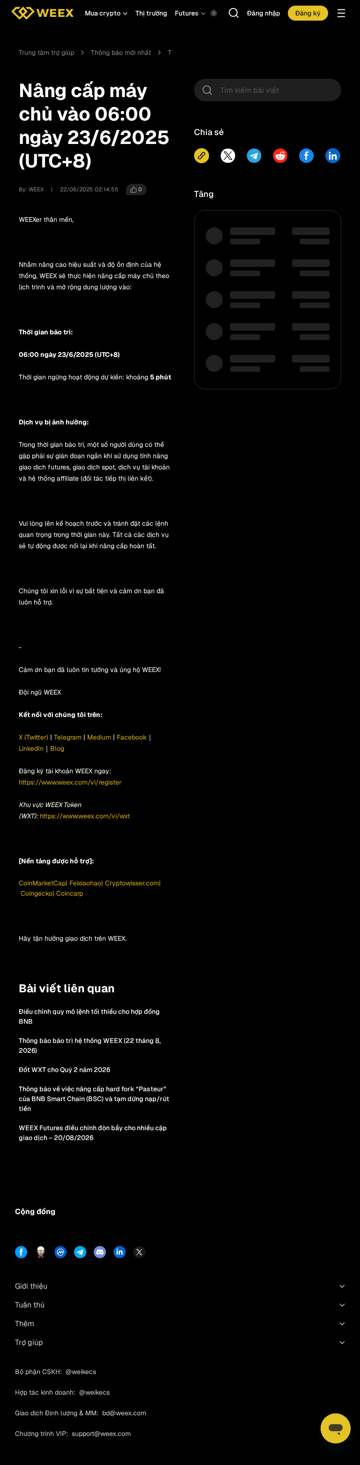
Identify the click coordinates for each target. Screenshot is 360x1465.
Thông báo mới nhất (121, 52)
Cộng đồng (35, 1211)
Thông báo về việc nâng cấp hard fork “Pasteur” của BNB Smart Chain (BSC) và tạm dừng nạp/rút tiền (94, 1099)
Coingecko (36, 893)
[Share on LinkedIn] (332, 155)
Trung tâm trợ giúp (46, 52)
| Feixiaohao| (85, 883)
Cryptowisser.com (132, 883)
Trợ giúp (29, 1342)
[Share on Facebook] (306, 155)
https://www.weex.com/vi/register (70, 782)
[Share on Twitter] (227, 155)
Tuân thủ (30, 1305)
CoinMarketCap (42, 883)
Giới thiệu (31, 1286)
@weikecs (81, 1371)
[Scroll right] (206, 13)
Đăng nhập (263, 13)
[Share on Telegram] (254, 155)
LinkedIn (31, 748)
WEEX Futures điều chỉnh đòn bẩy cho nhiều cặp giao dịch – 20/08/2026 (93, 1133)
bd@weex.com (124, 1413)
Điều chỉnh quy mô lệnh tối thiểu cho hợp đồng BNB (89, 1016)
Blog (57, 748)
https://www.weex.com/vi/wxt (85, 816)
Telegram (67, 737)
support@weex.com (101, 1433)
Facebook (131, 737)
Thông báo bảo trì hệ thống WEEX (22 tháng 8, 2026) (90, 1045)
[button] (106, 13)
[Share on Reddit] (280, 155)
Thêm (24, 1324)
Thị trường (151, 13)
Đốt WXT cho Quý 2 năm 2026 (64, 1069)
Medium (99, 737)
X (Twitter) (33, 737)
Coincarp (69, 893)
